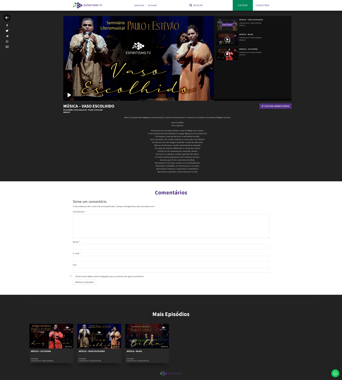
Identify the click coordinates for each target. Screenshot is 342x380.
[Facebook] (7, 25)
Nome (76, 242)
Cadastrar (262, 5)
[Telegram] (7, 36)
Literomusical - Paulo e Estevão (88, 110)
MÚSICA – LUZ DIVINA (41, 351)
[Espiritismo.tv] (87, 5)
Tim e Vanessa (144, 117)
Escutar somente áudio (277, 106)
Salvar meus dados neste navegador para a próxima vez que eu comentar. (109, 276)
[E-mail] (7, 46)
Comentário (79, 211)
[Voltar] (7, 17)
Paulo (219, 117)
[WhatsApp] (7, 41)
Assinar (152, 5)
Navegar (139, 5)
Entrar (243, 5)
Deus (190, 130)
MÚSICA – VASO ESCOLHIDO (92, 351)
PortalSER (68, 110)
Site (75, 264)
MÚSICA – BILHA (134, 351)
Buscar (198, 5)
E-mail (77, 253)
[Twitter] (7, 30)
